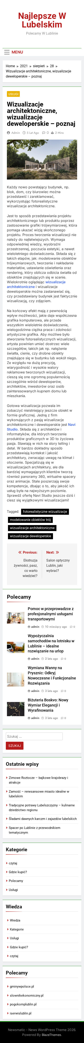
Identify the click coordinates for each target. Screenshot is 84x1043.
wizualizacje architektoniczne (32, 528)
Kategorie (17, 929)
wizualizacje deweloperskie (30, 536)
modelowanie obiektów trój (30, 520)
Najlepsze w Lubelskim (42, 20)
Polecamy (16, 881)
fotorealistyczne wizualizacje (45, 512)
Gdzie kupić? (18, 872)
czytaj (13, 863)
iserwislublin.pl (20, 1013)
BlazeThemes (51, 1035)
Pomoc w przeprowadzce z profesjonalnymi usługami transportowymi (51, 614)
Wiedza (15, 920)
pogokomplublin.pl (23, 1004)
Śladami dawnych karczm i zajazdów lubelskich (43, 819)
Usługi (13, 94)
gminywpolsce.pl (22, 986)
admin (15, 133)
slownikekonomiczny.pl (27, 995)
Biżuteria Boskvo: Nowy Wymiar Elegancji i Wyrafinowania (48, 705)
